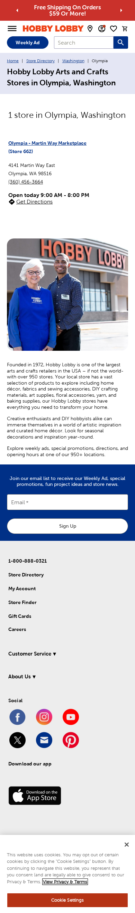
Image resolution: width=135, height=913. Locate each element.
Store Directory (40, 60)
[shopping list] (113, 28)
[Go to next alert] (121, 10)
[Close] (126, 844)
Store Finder (22, 602)
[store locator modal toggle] (90, 28)
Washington (73, 60)
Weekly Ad (28, 42)
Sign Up (67, 526)
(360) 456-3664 (25, 182)
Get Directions (34, 202)
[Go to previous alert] (17, 10)
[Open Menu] (12, 28)
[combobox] (84, 42)
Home (13, 60)
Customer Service (29, 654)
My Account (22, 588)
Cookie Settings (67, 900)
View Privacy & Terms (65, 881)
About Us (19, 676)
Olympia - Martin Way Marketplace (47, 143)
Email (18, 503)
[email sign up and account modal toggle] (101, 28)
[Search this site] (121, 42)
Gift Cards (19, 616)
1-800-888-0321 (27, 561)
